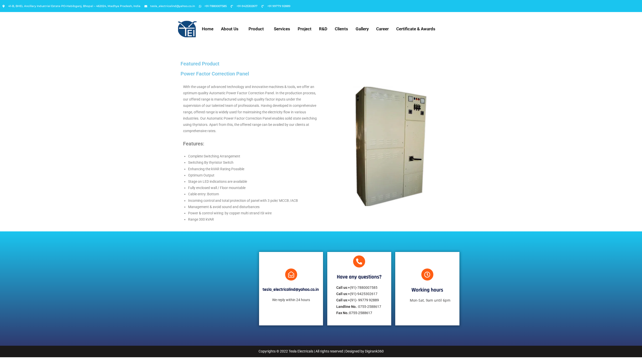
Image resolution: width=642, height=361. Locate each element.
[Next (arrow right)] (633, 180)
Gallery (362, 28)
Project (304, 28)
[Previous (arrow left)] (9, 180)
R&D (323, 28)
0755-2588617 (369, 307)
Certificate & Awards (415, 28)
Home (207, 28)
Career (382, 28)
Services (282, 28)
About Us (229, 28)
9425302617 (367, 294)
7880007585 (367, 288)
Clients (341, 28)
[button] (231, 29)
